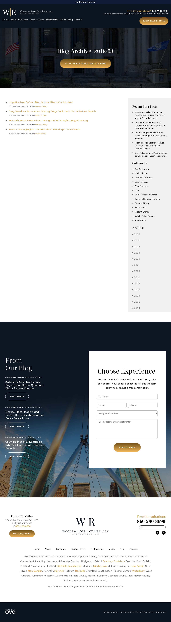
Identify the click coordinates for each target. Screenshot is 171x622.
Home (6, 19)
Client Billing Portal (154, 21)
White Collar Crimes (145, 216)
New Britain (137, 566)
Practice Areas (37, 19)
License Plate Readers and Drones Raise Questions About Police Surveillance (150, 125)
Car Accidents (142, 169)
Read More (17, 396)
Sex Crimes (140, 207)
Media (63, 19)
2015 (136, 301)
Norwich (59, 570)
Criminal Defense (143, 177)
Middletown (100, 566)
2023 (136, 252)
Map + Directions (22, 534)
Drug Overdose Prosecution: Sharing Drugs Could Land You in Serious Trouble (52, 111)
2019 (136, 277)
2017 (136, 289)
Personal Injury (41, 106)
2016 (136, 295)
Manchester (75, 566)
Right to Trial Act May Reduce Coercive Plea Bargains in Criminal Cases (149, 145)
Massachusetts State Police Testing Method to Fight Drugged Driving (48, 120)
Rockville (80, 570)
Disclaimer (111, 612)
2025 (136, 240)
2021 (136, 264)
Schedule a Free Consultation (85, 63)
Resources (147, 612)
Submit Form (127, 447)
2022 (136, 258)
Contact (78, 19)
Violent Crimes (142, 211)
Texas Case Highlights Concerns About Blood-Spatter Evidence (44, 129)
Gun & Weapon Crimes (146, 194)
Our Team (23, 19)
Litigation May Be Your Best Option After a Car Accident (41, 102)
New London (35, 570)
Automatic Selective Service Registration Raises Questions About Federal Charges (149, 115)
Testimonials (52, 19)
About (13, 19)
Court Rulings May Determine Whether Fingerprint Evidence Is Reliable (151, 135)
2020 (136, 271)
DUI (137, 190)
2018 (136, 283)
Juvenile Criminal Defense (147, 199)
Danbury (108, 561)
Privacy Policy (129, 612)
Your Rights (140, 220)
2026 (136, 234)
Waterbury (138, 570)
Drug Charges (40, 115)
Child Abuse (141, 173)
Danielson (119, 561)
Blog (70, 19)
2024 (136, 246)
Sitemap (161, 612)
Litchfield (62, 566)
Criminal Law (40, 133)
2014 (136, 307)
